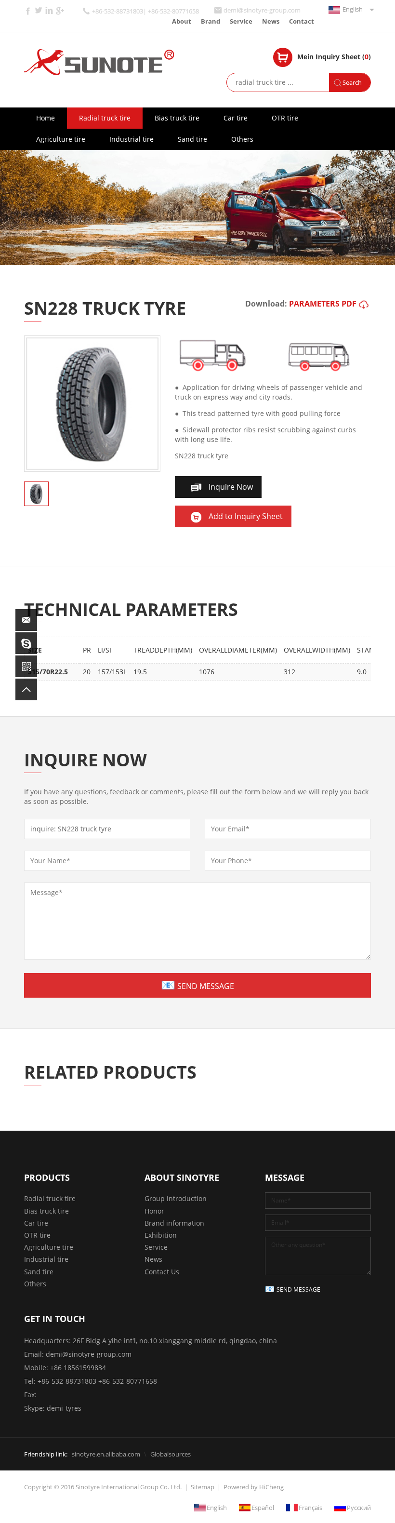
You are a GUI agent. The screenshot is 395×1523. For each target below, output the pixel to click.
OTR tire (285, 117)
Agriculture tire (60, 139)
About (181, 21)
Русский (359, 1507)
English (352, 9)
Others (242, 139)
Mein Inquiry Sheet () (334, 56)
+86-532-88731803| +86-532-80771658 (145, 11)
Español (262, 1507)
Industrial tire (131, 139)
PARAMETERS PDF (322, 303)
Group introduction (176, 1198)
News (270, 21)
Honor (154, 1211)
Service (241, 21)
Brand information (174, 1223)
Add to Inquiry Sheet (246, 516)
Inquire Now (231, 486)
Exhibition (161, 1235)
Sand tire (192, 139)
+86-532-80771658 (127, 1381)
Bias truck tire (177, 117)
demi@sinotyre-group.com (262, 10)
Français (310, 1507)
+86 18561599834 (78, 1367)
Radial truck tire (105, 117)
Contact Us (162, 1271)
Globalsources (170, 1454)
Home (45, 117)
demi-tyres (64, 1408)
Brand (210, 21)
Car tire (236, 117)
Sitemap (202, 1487)
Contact (301, 21)
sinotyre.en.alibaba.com (106, 1454)
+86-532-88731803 (67, 1381)
